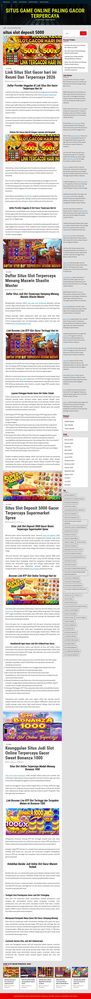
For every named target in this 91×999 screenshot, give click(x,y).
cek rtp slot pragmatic (70, 513)
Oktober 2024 (69, 467)
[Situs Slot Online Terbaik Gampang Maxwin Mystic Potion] (28, 972)
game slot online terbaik (71, 538)
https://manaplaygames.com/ (21, 323)
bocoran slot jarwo (70, 506)
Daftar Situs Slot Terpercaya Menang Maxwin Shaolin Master (30, 280)
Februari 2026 (69, 440)
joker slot (17, 873)
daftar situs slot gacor (70, 531)
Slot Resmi (72, 375)
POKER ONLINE (33, 2)
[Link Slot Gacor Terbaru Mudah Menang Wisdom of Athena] (45, 972)
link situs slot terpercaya (37, 303)
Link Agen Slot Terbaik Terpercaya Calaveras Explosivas (75, 69)
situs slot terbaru (69, 621)
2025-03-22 (77, 987)
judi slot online (81, 542)
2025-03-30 (20, 289)
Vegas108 (66, 263)
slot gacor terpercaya (49, 95)
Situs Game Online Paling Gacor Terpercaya (45, 13)
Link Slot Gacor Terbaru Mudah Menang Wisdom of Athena (74, 57)
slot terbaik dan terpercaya (72, 651)
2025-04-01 (42, 987)
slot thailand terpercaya (71, 655)
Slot (85, 94)
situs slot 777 (77, 595)
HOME (15, 2)
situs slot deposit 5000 (51, 535)
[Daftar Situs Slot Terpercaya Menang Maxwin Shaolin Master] (63, 972)
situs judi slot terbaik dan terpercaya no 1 (75, 590)
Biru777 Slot (67, 319)
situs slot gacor (47, 467)
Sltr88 (65, 390)
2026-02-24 (20, 81)
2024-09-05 (20, 762)
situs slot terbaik (81, 617)
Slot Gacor (80, 292)
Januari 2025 (69, 457)
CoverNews (65, 996)
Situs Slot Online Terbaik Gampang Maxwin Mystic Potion (75, 52)
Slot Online (80, 109)
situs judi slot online (70, 564)
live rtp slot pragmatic (70, 545)
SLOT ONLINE (23, 2)
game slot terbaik (69, 542)
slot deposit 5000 (68, 628)
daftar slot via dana (70, 534)
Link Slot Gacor (67, 277)
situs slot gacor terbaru (71, 610)
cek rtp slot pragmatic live (71, 517)
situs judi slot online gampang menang (74, 568)
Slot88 (65, 79)
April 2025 (68, 446)
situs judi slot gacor (70, 560)
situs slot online (68, 617)
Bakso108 (66, 348)
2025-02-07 (20, 522)
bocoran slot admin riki (70, 502)
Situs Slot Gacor (75, 136)
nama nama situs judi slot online (73, 549)
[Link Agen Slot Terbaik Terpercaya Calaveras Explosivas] (80, 972)
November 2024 (69, 464)
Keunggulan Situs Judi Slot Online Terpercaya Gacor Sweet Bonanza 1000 (29, 752)
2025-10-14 (25, 987)
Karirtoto (66, 167)
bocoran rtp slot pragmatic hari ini (74, 498)
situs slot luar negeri (70, 613)
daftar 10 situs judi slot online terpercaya (72, 522)
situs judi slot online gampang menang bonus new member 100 (74, 573)
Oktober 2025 (69, 443)
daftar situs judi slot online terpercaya (75, 527)
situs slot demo (68, 598)
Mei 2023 (67, 485)
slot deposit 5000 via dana (71, 640)
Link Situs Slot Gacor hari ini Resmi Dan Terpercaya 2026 (31, 75)
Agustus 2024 (69, 474)
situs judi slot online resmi (71, 578)
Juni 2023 (68, 481)
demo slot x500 (10, 611)
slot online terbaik (69, 643)
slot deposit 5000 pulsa (70, 632)
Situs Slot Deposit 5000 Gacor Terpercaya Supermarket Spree (32, 512)
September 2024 (70, 471)
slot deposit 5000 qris (70, 636)
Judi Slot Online (71, 159)
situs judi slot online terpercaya (73, 585)
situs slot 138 (67, 595)
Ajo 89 (25, 841)
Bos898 (65, 306)
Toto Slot (65, 336)
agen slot (23, 379)
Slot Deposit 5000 (68, 196)
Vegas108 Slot (83, 211)
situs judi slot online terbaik (72, 581)
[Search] (87, 27)
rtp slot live (28, 196)
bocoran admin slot (69, 495)
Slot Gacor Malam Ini (11, 81)
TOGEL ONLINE (44, 2)
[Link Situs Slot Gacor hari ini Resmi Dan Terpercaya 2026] (11, 972)
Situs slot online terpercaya (15, 775)
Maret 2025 (68, 450)
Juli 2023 (67, 478)
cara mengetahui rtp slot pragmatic (74, 510)
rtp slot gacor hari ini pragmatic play (74, 557)
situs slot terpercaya (70, 625)
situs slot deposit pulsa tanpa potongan (75, 606)
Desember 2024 (69, 460)
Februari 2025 (69, 453)
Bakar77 (65, 402)
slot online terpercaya (70, 647)
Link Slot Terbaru (76, 123)
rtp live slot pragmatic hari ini (72, 553)
